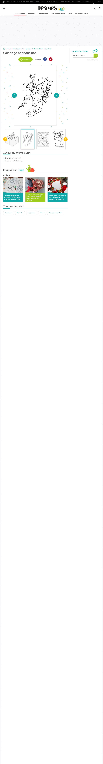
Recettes (26, 2)
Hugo (93, 2)
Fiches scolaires (58, 14)
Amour (43, 2)
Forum (99, 2)
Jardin (37, 2)
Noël (37, 49)
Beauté (13, 2)
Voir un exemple (92, 60)
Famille (56, 2)
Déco (32, 2)
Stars (73, 2)
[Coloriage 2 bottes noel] (43, 139)
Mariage (49, 2)
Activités (31, 14)
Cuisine (19, 2)
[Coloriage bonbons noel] (27, 139)
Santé (62, 2)
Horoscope (86, 2)
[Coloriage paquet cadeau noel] (12, 139)
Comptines (43, 14)
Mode (8, 2)
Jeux (70, 14)
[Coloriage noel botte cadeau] (59, 139)
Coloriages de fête (28, 49)
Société (67, 2)
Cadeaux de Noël (45, 49)
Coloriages (20, 14)
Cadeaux (8, 213)
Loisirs (79, 2)
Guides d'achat (81, 14)
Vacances (31, 213)
